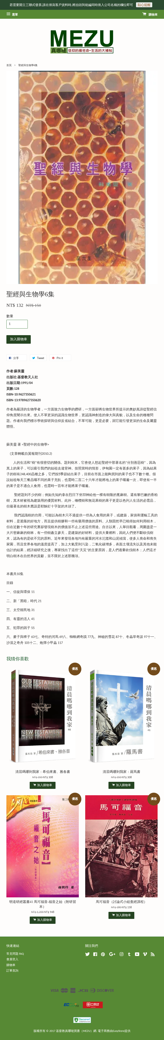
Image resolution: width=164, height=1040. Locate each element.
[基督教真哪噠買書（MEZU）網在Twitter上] (87, 955)
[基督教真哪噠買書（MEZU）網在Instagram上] (121, 955)
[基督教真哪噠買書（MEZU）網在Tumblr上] (129, 955)
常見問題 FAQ (15, 954)
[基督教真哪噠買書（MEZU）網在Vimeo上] (145, 955)
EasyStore (118, 1031)
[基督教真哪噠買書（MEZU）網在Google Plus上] (112, 955)
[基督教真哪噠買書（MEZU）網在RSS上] (152, 955)
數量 (9, 316)
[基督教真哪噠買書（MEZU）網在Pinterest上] (103, 955)
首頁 (9, 65)
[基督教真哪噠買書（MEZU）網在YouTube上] (137, 955)
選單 (14, 14)
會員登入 (12, 959)
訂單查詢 (12, 970)
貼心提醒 (144, 5)
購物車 (153, 14)
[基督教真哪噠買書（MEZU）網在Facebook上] (95, 955)
